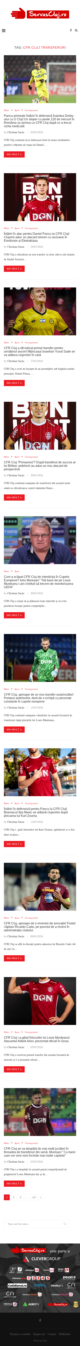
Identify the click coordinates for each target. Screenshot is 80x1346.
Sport (17, 110)
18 (34, 1197)
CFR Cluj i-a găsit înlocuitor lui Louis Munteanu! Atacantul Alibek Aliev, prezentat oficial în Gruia (37, 1039)
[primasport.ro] (31, 1278)
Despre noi (39, 1334)
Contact (52, 1334)
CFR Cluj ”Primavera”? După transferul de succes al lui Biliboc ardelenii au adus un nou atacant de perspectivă (40, 466)
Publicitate (64, 1334)
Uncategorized (31, 110)
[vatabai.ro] (75, 1304)
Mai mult (13, 154)
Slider (6, 110)
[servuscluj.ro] (58, 1304)
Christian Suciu (15, 132)
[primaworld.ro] (10, 1304)
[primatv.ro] (12, 1270)
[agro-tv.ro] (31, 1304)
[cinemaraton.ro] (71, 1285)
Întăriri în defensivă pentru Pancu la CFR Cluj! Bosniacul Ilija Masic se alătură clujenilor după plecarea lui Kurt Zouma (36, 812)
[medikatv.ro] (57, 1286)
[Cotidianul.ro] (17, 1285)
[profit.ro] (69, 1278)
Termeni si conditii (20, 1334)
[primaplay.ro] (63, 1270)
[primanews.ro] (48, 1270)
